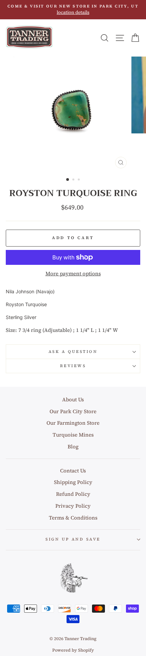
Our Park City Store (73, 411)
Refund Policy (73, 494)
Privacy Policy (73, 505)
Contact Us (73, 470)
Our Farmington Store (73, 422)
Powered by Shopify (73, 650)
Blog (73, 446)
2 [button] (74, 180)
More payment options (73, 273)
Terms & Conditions (73, 517)
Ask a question (73, 351)
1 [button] (68, 180)
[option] (73, 9)
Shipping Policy (73, 482)
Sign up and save (72, 539)
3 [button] (79, 180)
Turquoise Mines (73, 434)
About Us (73, 399)
